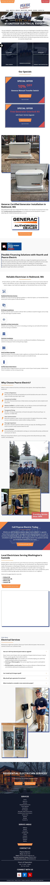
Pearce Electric (25, 7)
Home (25, 799)
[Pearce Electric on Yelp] (30, 875)
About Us (25, 801)
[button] (25, 651)
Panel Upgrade (25, 806)
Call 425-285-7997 (30, 783)
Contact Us (25, 820)
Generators (25, 808)
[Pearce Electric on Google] (19, 875)
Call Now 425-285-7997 (7, 1)
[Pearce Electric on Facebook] (24, 875)
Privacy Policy (18, 880)
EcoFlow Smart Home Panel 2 (25, 813)
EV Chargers (25, 810)
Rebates (25, 816)
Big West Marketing (39, 880)
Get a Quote (45, 1)
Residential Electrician (25, 805)
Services (25, 803)
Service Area (25, 815)
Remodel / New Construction (25, 811)
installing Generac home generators (13, 211)
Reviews (25, 818)
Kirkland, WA (6, 577)
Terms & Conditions (26, 880)
